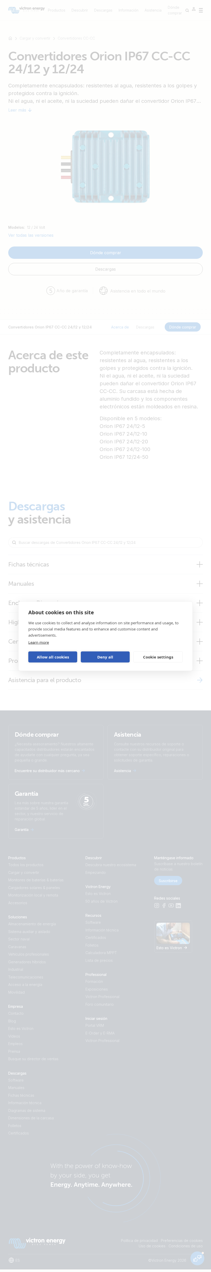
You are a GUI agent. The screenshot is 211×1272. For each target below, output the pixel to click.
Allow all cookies (53, 657)
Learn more (38, 642)
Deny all (105, 657)
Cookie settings (158, 657)
